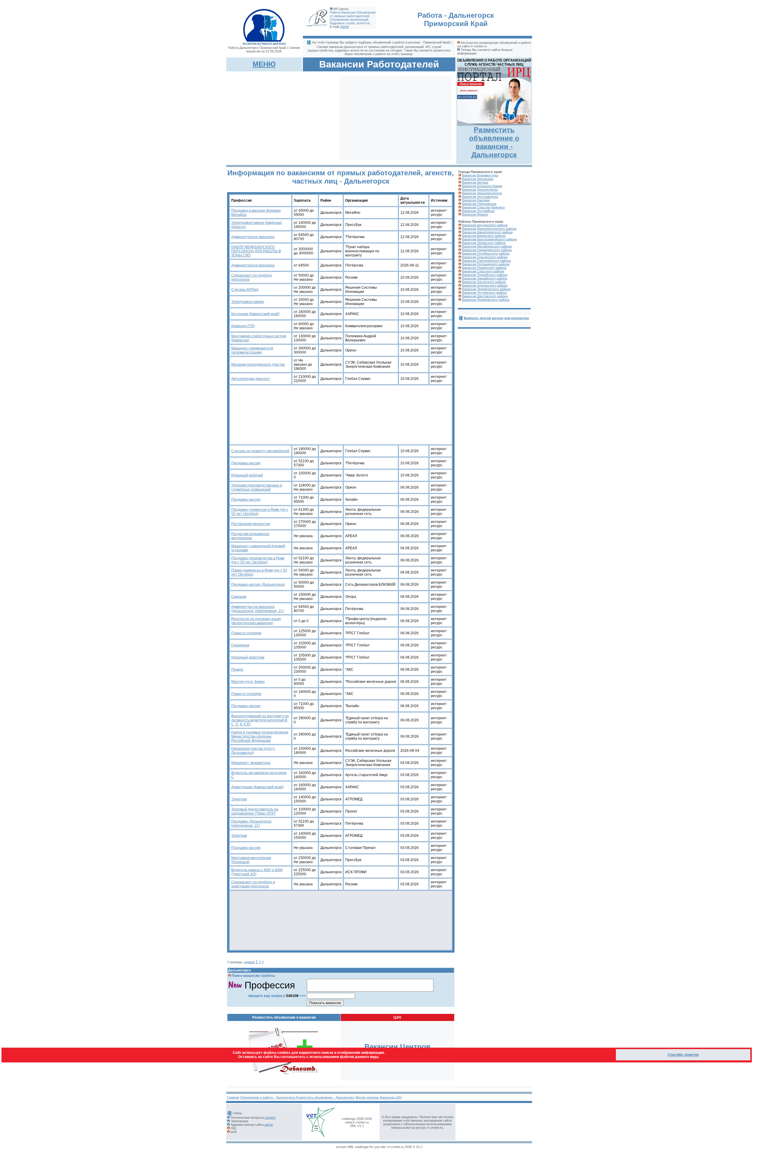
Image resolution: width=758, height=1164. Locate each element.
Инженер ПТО (243, 326)
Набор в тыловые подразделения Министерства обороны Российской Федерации (259, 736)
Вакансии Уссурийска (478, 211)
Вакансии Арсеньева (477, 179)
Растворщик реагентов (250, 524)
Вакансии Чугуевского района (484, 292)
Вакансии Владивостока (480, 175)
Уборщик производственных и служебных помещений (256, 487)
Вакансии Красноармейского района (489, 239)
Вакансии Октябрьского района (485, 253)
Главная (233, 1097)
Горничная (240, 645)
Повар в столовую (246, 633)
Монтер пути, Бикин (248, 682)
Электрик (239, 799)
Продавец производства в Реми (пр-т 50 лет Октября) (258, 560)
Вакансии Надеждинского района (487, 250)
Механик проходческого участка (258, 364)
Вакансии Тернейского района (484, 275)
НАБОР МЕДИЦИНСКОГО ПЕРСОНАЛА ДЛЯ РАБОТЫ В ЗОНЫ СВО (256, 251)
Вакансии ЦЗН (391, 1097)
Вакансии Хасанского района (484, 282)
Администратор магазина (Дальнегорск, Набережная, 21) (257, 609)
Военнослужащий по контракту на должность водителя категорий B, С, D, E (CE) (260, 720)
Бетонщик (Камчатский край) (255, 314)
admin (268, 1124)
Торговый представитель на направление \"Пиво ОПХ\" (254, 811)
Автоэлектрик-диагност (250, 379)
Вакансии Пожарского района (484, 267)
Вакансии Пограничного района (485, 264)
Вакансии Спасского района (483, 271)
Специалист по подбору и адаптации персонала (253, 884)
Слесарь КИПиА (244, 290)
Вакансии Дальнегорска (480, 189)
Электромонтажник (247, 302)
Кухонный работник (247, 657)
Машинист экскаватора (250, 763)
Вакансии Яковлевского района (485, 299)
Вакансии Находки (476, 200)
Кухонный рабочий (247, 475)
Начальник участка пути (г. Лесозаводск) (253, 750)
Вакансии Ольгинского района (485, 257)
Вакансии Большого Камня (482, 186)
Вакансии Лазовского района (483, 243)
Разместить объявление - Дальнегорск (325, 1097)
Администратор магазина (252, 237)
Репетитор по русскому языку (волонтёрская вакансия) (256, 621)
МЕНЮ (264, 64)
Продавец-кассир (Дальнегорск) (258, 584)
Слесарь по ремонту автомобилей (260, 451)
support (270, 1117)
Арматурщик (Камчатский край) (257, 787)
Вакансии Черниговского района (486, 289)
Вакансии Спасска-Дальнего (483, 207)
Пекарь (237, 669)
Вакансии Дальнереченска (482, 193)
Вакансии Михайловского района (487, 246)
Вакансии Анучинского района (485, 225)
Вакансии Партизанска (479, 203)
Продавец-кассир (246, 463)
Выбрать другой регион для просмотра (496, 318)
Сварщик (238, 597)
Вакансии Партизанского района (486, 260)
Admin (344, 26)
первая (249, 962)
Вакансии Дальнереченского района (489, 228)
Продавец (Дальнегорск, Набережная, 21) (251, 823)
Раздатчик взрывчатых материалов (250, 536)
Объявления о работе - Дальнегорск (268, 1097)
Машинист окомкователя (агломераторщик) (252, 350)
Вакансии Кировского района (483, 235)
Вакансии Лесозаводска (480, 196)
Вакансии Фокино (475, 214)
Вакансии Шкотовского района (485, 296)
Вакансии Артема (475, 182)
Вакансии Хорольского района (485, 285)
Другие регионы (367, 1097)
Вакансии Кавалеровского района (487, 232)
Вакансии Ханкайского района (484, 278)
